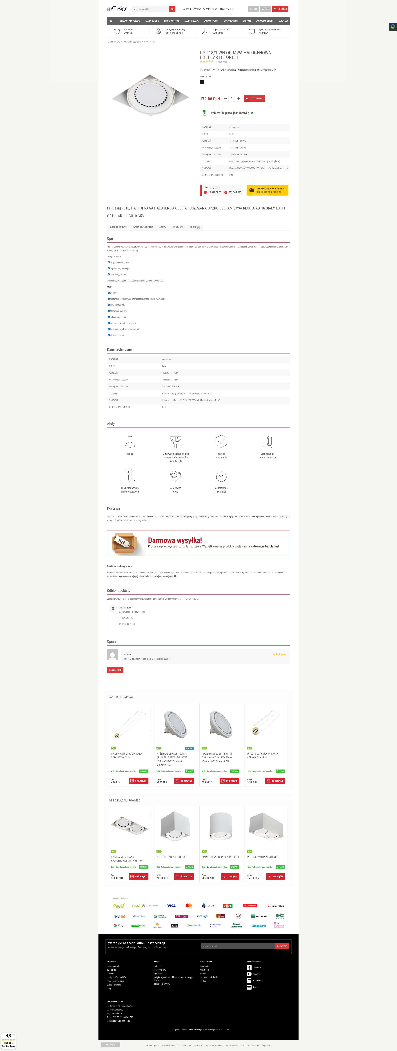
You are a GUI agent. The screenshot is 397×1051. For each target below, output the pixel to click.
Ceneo (255, 987)
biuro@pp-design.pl (121, 1021)
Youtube (256, 974)
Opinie (195, 227)
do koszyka (141, 780)
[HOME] (111, 21)
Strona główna (114, 42)
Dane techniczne (143, 227)
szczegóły (232, 876)
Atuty (162, 227)
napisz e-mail (228, 9)
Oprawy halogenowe (132, 42)
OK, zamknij (110, 1045)
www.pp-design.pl (196, 1029)
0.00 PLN (283, 9)
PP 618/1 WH (150, 42)
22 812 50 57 (116, 1017)
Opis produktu (118, 227)
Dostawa (178, 227)
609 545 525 (128, 1017)
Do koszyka (257, 98)
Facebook (256, 967)
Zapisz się (282, 946)
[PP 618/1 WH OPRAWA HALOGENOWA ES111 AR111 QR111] (150, 99)
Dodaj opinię (115, 670)
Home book (257, 980)
